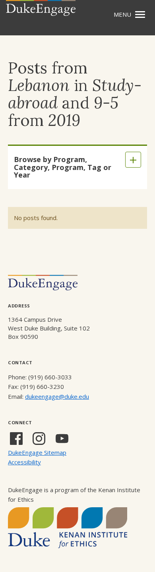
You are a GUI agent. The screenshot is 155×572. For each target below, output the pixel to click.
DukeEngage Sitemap (37, 452)
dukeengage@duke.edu (57, 396)
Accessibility (24, 462)
